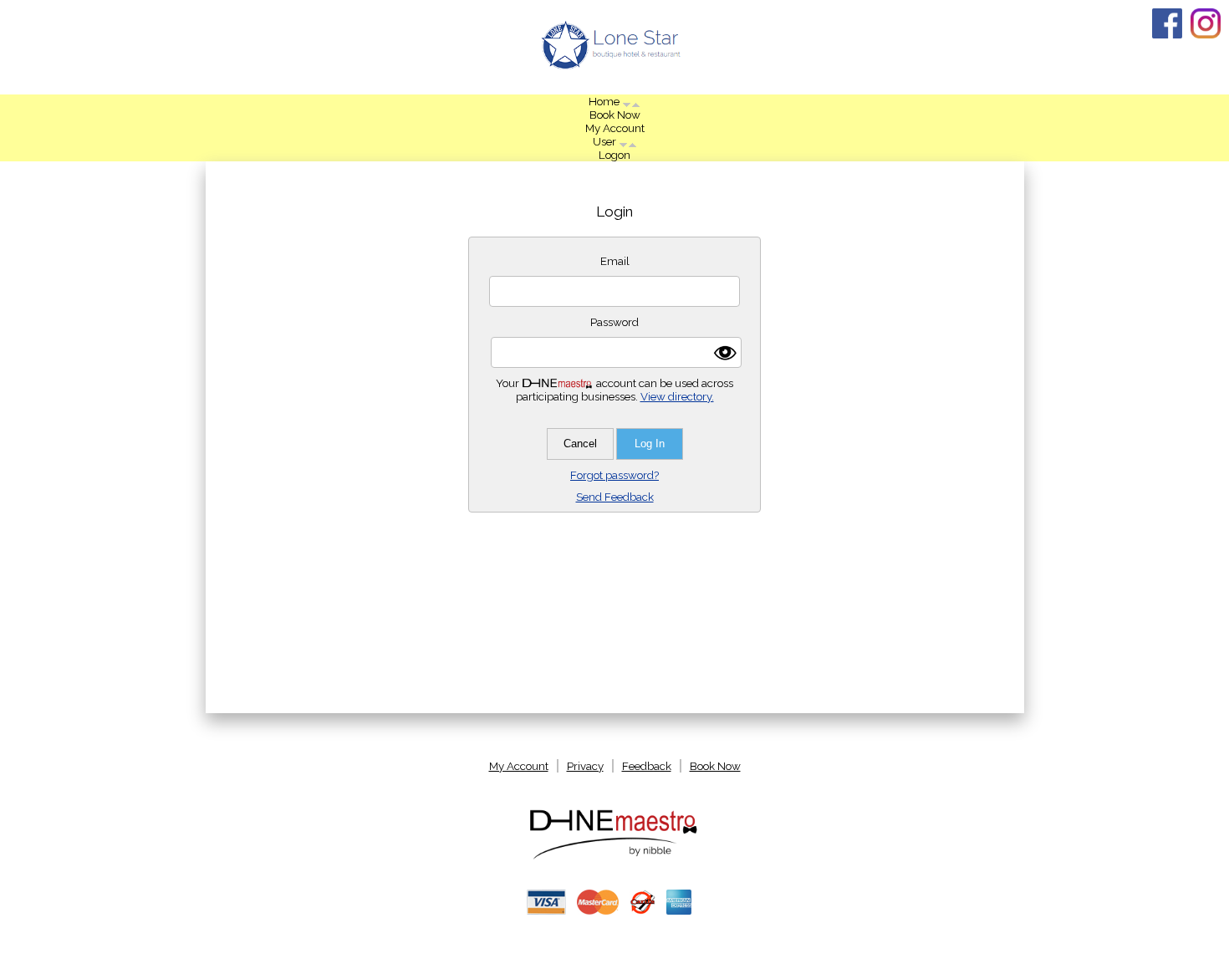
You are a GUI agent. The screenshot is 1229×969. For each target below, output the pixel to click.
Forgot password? (614, 475)
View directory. (677, 396)
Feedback (646, 766)
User (606, 141)
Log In (650, 443)
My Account (615, 128)
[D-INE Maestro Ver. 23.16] (614, 857)
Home (605, 101)
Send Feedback (615, 496)
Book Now (614, 114)
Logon (614, 154)
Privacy (585, 766)
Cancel (580, 443)
